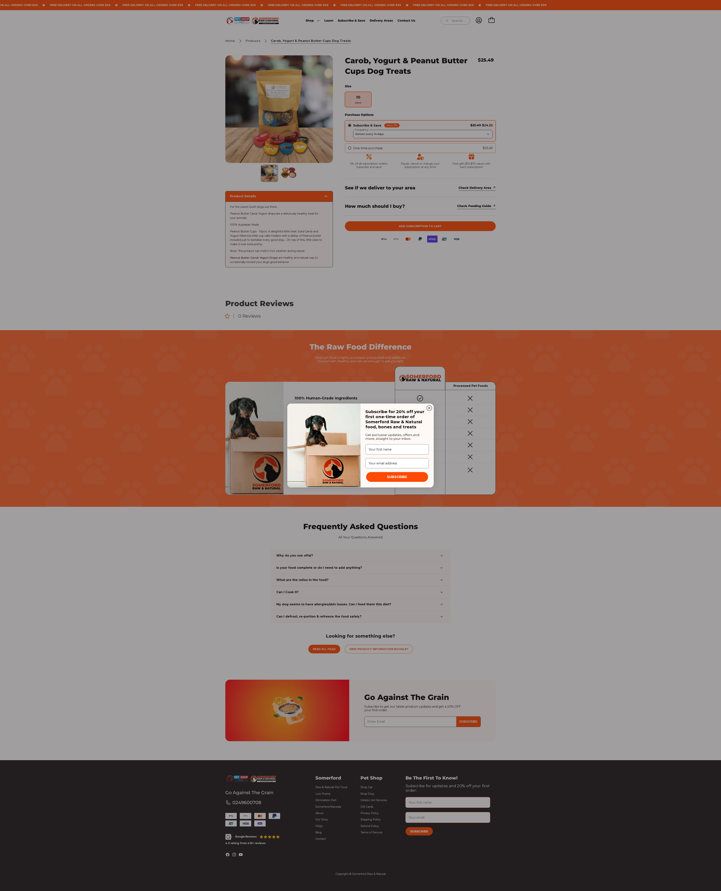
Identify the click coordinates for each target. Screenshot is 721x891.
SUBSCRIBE (397, 477)
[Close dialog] (429, 408)
